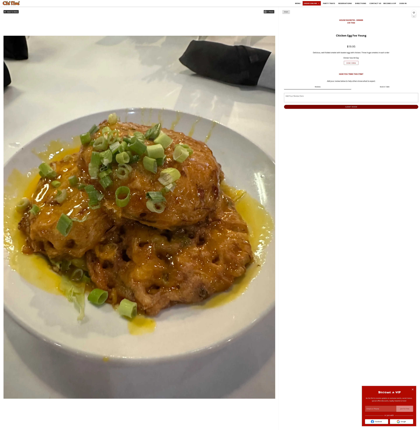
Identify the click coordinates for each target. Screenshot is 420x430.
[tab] (317, 86)
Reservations (345, 3)
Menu (297, 3)
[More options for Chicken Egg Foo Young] (413, 12)
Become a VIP (389, 3)
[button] (312, 3)
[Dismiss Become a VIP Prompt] (412, 389)
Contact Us (375, 3)
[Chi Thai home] (11, 3)
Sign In (403, 3)
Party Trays (329, 3)
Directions (360, 3)
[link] (351, 63)
